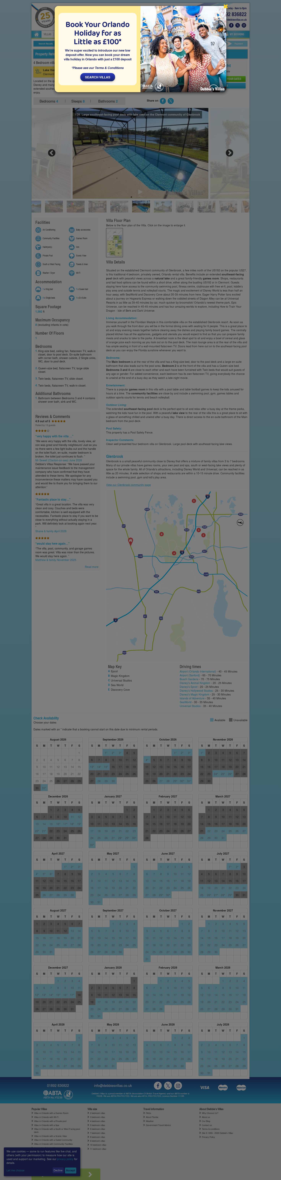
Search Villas (97, 77)
